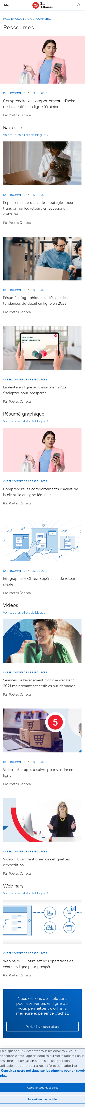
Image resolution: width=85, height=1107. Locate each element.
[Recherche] (78, 5)
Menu (8, 5)
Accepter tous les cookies (42, 1087)
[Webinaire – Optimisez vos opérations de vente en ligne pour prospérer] (42, 923)
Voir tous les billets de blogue (24, 135)
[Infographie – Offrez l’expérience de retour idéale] (42, 540)
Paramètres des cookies (42, 1099)
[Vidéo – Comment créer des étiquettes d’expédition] (42, 821)
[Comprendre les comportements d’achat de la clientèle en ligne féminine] (42, 61)
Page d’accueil (14, 18)
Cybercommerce (39, 18)
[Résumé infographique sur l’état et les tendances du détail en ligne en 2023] (42, 260)
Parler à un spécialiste (42, 1027)
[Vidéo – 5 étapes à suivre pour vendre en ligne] (42, 732)
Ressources (38, 93)
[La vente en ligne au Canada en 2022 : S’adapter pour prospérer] (42, 349)
